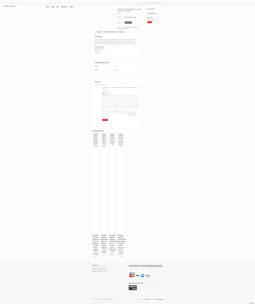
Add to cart (128, 22)
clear (121, 28)
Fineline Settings (134, 27)
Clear (134, 17)
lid (126, 28)
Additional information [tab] (110, 31)
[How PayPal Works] (139, 277)
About (71, 6)
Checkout (148, 3)
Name (104, 110)
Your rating (104, 91)
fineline (124, 28)
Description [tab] (99, 31)
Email (116, 110)
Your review (105, 94)
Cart (58, 6)
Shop (52, 6)
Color (119, 17)
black (119, 28)
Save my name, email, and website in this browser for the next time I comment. (119, 114)
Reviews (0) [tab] (121, 31)
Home (47, 6)
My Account (64, 6)
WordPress (146, 299)
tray (128, 28)
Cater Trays (128, 27)
